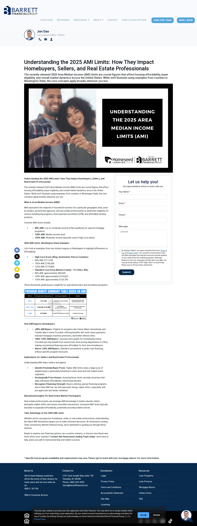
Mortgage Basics (147, 487)
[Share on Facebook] (17, 250)
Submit (126, 272)
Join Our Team (162, 20)
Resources (81, 20)
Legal (103, 475)
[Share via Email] (17, 269)
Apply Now (186, 20)
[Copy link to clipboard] (17, 276)
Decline (156, 515)
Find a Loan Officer (134, 20)
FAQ (141, 499)
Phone (122, 215)
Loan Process (145, 481)
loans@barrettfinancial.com (75, 485)
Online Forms (145, 493)
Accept (143, 515)
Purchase (46, 20)
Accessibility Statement (112, 493)
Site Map (105, 499)
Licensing (105, 504)
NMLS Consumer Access (36, 495)
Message (123, 226)
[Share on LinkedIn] (17, 263)
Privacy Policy (133, 253)
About (97, 20)
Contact (113, 20)
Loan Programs (146, 475)
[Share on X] (17, 256)
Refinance (63, 20)
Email (122, 203)
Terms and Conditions (111, 487)
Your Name (124, 192)
